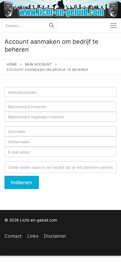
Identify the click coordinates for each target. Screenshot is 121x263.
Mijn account (38, 64)
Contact (13, 236)
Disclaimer (55, 236)
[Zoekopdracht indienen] (51, 25)
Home (11, 64)
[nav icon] (113, 25)
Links (32, 236)
